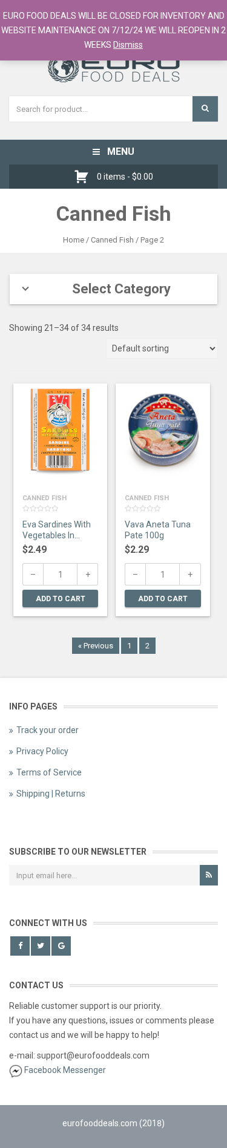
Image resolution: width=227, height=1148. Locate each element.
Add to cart (60, 599)
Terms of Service (49, 772)
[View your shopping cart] (84, 177)
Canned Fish (44, 498)
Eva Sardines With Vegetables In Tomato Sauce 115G (56, 531)
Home (73, 239)
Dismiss (128, 45)
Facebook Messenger (65, 1070)
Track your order (47, 730)
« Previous (95, 645)
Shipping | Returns (50, 793)
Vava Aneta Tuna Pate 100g (158, 530)
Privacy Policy (42, 751)
